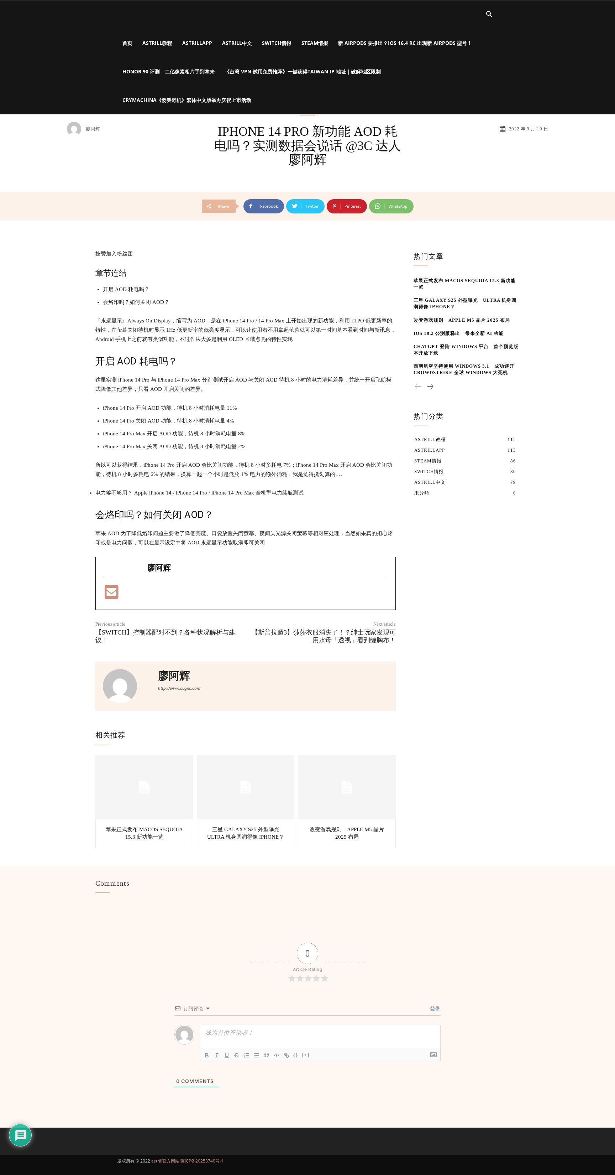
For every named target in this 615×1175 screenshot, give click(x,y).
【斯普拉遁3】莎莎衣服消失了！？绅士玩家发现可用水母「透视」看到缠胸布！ (324, 636)
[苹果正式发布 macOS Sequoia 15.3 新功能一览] (144, 787)
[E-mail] (112, 595)
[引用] (267, 1055)
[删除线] (237, 1055)
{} (295, 1054)
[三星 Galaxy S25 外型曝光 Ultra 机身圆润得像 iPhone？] (246, 787)
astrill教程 (157, 43)
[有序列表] (247, 1055)
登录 (434, 1008)
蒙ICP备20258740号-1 (202, 1161)
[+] (306, 1054)
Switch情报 (276, 43)
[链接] (286, 1055)
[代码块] (277, 1055)
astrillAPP (197, 43)
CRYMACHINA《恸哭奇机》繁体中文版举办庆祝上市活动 (186, 100)
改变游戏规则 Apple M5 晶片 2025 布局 (462, 320)
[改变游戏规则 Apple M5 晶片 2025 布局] (347, 787)
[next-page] (430, 387)
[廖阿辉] (76, 129)
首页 (127, 43)
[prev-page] (418, 387)
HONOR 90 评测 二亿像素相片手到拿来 (168, 71)
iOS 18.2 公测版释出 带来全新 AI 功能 (459, 333)
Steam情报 (314, 43)
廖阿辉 (93, 128)
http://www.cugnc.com (179, 688)
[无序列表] (257, 1055)
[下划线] (227, 1055)
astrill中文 (237, 43)
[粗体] (207, 1055)
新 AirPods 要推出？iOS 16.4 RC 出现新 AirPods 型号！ (405, 43)
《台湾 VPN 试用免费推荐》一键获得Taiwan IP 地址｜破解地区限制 (303, 71)
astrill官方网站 (165, 1161)
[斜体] (217, 1055)
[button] (489, 15)
